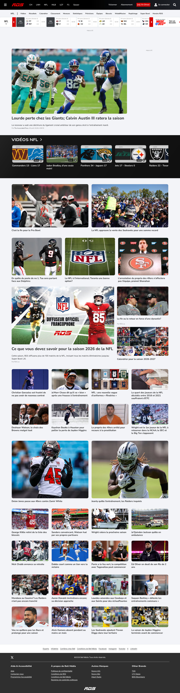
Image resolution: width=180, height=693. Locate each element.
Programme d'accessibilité (21, 677)
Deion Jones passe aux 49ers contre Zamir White (37, 501)
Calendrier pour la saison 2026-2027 (136, 359)
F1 (68, 4)
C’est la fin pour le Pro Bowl (26, 230)
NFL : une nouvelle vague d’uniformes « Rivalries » (104, 394)
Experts (46, 649)
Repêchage (133, 13)
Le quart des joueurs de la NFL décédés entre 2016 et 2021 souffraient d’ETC (147, 395)
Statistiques (77, 13)
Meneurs (66, 13)
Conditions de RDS (58, 674)
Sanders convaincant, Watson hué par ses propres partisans (69, 534)
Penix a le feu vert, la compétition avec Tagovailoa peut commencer (108, 566)
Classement (55, 13)
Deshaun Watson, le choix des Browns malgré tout (27, 429)
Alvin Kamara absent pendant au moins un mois (69, 631)
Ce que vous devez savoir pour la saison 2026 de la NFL (62, 348)
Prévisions (89, 13)
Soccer (76, 4)
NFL (46, 4)
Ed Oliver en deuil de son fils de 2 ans (148, 566)
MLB (54, 4)
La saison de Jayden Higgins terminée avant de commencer (147, 631)
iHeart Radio (96, 677)
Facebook (103, 649)
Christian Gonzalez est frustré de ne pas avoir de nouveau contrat (29, 394)
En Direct (145, 4)
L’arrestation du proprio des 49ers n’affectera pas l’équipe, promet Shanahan (141, 280)
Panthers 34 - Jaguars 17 (94, 165)
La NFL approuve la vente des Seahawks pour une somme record (124, 230)
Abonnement (126, 4)
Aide (12, 671)
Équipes (99, 13)
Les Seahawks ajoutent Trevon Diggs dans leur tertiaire (107, 631)
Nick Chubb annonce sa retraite (28, 564)
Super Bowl (145, 13)
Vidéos (23, 13)
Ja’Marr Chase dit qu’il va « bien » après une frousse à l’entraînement (69, 394)
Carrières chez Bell (67, 649)
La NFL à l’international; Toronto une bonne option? (87, 280)
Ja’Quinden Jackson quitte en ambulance (146, 534)
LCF (61, 4)
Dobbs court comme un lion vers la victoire (70, 566)
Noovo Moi (95, 674)
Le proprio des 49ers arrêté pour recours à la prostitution (108, 429)
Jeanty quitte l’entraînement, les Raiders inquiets (116, 501)
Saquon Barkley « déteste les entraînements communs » (146, 599)
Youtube (122, 649)
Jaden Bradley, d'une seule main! (60, 167)
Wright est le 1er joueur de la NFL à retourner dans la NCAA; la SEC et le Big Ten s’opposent (149, 430)
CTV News (136, 674)
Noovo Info (95, 671)
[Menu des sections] (5, 4)
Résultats (32, 13)
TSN (133, 671)
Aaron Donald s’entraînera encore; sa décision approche (69, 599)
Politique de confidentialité (61, 671)
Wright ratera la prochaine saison (108, 532)
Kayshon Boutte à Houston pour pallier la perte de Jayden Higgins (69, 429)
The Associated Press (21, 128)
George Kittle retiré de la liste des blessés (29, 534)
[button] (163, 159)
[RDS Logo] (18, 4)
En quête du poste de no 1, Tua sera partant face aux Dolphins (34, 280)
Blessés (109, 13)
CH (30, 4)
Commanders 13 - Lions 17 (26, 165)
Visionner (112, 4)
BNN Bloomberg (138, 677)
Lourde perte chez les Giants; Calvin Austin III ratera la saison (68, 118)
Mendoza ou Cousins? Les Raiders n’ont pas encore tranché (29, 599)
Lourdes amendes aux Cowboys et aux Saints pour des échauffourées (109, 599)
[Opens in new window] (142, 341)
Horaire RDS (158, 13)
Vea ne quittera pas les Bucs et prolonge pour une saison (28, 631)
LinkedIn (133, 649)
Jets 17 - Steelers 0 (125, 165)
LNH (38, 4)
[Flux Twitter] (12, 657)
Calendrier (43, 13)
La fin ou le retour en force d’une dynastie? (139, 318)
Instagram (113, 649)
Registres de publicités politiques (64, 680)
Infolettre (54, 649)
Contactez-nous (17, 674)
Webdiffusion (120, 13)
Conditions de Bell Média (87, 649)
